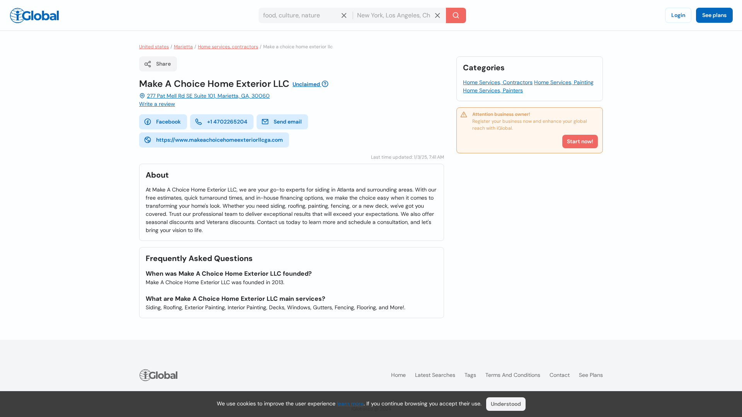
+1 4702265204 (227, 121)
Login (678, 15)
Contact (560, 374)
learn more (350, 403)
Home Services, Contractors (498, 82)
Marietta (183, 47)
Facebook (168, 121)
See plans (714, 15)
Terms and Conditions (512, 374)
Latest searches (435, 374)
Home (398, 374)
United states (154, 47)
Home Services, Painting (564, 82)
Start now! (580, 141)
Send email (288, 121)
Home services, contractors (228, 47)
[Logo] (34, 15)
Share (163, 63)
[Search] (456, 15)
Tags (470, 374)
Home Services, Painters (493, 90)
